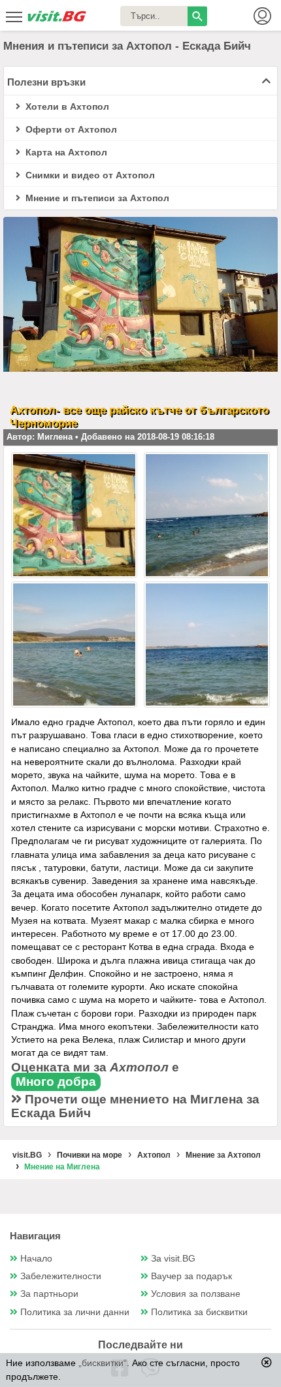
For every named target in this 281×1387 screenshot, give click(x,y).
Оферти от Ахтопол (70, 129)
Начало (36, 1259)
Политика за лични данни (74, 1312)
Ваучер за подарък (191, 1276)
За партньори (49, 1294)
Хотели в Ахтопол (66, 106)
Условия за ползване (195, 1294)
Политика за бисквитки (199, 1312)
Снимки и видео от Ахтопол (89, 175)
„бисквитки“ (102, 1363)
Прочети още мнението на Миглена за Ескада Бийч (135, 1106)
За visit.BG (173, 1259)
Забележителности (60, 1276)
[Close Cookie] (266, 1362)
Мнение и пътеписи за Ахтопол (96, 198)
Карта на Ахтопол (65, 152)
